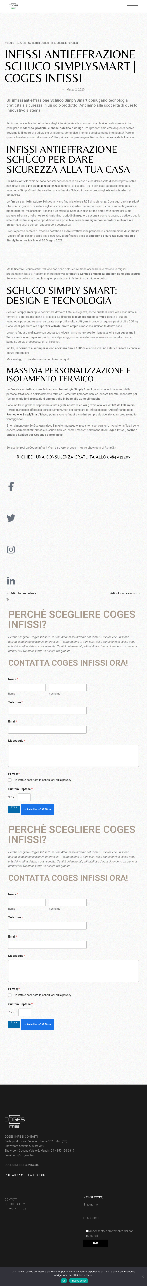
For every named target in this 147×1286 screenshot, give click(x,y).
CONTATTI (11, 1199)
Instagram (14, 1175)
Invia (14, 807)
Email (12, 721)
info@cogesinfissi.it (25, 1155)
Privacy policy (79, 1280)
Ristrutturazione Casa (64, 42)
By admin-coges (38, 42)
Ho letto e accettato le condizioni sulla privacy (42, 780)
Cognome (54, 693)
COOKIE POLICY (15, 1204)
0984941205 (119, 457)
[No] (142, 1276)
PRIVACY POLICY (15, 1209)
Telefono (15, 702)
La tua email (91, 1218)
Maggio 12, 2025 (15, 42)
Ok (64, 1280)
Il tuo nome (90, 1204)
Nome (11, 693)
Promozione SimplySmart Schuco (27, 414)
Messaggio (16, 740)
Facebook (36, 1175)
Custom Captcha (20, 789)
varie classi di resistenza (42, 185)
